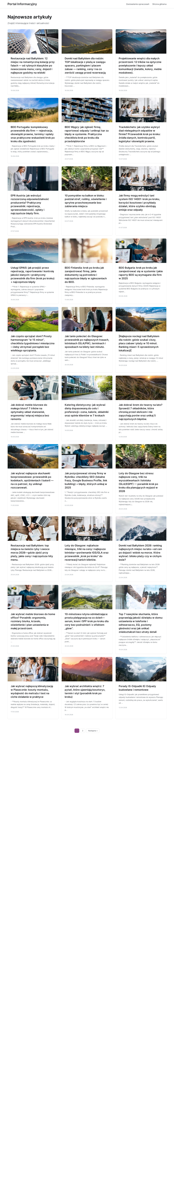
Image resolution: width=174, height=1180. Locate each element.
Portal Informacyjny (22, 4)
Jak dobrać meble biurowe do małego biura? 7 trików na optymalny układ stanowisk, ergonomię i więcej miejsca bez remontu (30, 412)
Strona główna (159, 4)
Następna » (93, 731)
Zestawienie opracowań (137, 4)
